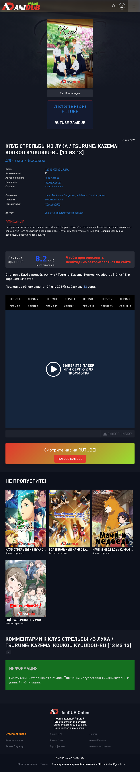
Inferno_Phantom (88, 195)
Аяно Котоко (52, 177)
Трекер (44, 764)
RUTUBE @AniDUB (70, 122)
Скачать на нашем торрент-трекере (64, 212)
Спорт (56, 168)
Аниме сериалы (36, 159)
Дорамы (93, 733)
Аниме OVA (56, 733)
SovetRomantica (54, 199)
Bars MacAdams (54, 195)
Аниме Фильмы (97, 740)
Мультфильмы (57, 746)
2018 (8, 159)
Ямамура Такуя (53, 181)
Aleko (102, 195)
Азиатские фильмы (100, 746)
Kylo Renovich (52, 203)
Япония (19, 159)
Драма (48, 168)
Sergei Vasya (71, 195)
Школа (65, 168)
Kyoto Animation (54, 186)
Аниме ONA (56, 740)
